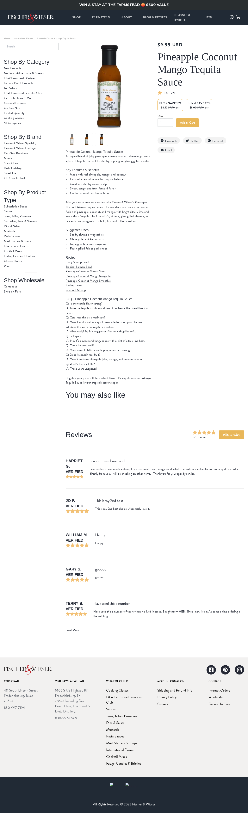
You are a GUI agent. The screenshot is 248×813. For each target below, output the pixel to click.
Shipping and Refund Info (174, 690)
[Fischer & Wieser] (28, 669)
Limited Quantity (14, 113)
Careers (162, 703)
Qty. (160, 116)
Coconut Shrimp (76, 290)
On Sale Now (12, 108)
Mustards (9, 231)
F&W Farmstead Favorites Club (23, 93)
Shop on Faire (12, 291)
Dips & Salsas (12, 226)
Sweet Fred (10, 173)
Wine (7, 266)
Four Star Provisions (16, 153)
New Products (12, 68)
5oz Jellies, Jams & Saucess (20, 221)
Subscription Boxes (15, 206)
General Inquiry (219, 703)
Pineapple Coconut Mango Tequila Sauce (56, 38)
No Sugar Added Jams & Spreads (24, 73)
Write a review (231, 434)
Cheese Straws (13, 261)
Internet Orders (219, 690)
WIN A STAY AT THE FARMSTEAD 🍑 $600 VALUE (124, 5)
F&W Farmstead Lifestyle (19, 78)
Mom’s (8, 158)
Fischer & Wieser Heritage (19, 148)
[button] (169, 140)
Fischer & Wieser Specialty (20, 143)
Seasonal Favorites (15, 103)
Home (7, 38)
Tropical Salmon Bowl (79, 266)
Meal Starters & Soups (17, 241)
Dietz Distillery (13, 168)
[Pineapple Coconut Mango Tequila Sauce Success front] (72, 139)
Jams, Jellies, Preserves (17, 216)
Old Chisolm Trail (14, 178)
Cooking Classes (14, 117)
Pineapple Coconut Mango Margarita (88, 276)
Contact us (10, 286)
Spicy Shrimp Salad (77, 262)
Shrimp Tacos (74, 285)
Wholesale (215, 697)
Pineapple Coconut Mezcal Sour (85, 271)
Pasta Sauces (12, 236)
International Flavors (23, 38)
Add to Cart (187, 122)
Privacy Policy (167, 697)
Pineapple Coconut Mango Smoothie (88, 280)
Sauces (8, 211)
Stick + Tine (11, 163)
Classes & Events (182, 17)
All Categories (12, 122)
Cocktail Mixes (13, 251)
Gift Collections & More (18, 98)
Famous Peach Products (18, 83)
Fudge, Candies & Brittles (19, 256)
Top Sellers (10, 88)
